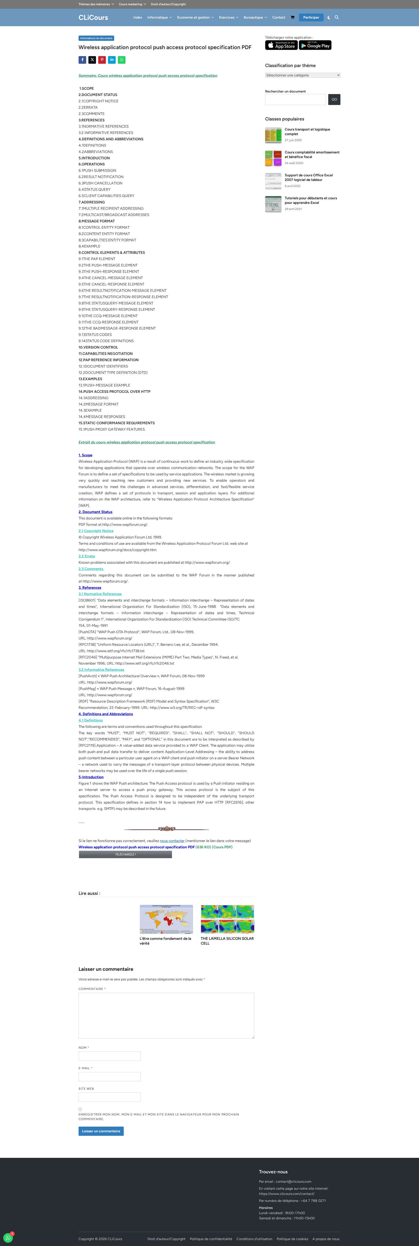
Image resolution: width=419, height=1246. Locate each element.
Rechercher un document (285, 91)
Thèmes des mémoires (94, 4)
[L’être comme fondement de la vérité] (166, 919)
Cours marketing (130, 4)
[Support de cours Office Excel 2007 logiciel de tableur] (273, 176)
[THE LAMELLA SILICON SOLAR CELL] (227, 919)
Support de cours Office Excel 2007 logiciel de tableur (309, 177)
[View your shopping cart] (293, 18)
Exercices (226, 17)
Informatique (157, 17)
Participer (311, 17)
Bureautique (253, 17)
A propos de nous (326, 1239)
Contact (278, 17)
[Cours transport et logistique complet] (273, 130)
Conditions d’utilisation (254, 1239)
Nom (84, 1048)
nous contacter (172, 841)
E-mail (86, 1068)
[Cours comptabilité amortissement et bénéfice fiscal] (273, 153)
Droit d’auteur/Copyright (168, 4)
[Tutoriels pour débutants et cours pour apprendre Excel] (273, 198)
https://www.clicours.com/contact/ (286, 1194)
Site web (86, 1089)
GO (334, 99)
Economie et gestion (193, 17)
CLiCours (93, 17)
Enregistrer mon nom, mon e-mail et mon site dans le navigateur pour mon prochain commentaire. (159, 1117)
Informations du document (96, 38)
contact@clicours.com (293, 1181)
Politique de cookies (292, 1239)
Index (137, 17)
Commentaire (92, 989)
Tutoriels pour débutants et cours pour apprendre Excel (311, 200)
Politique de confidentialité (211, 1239)
